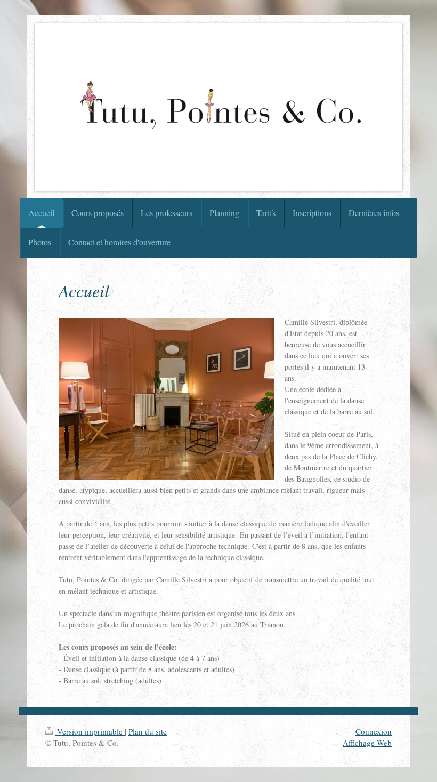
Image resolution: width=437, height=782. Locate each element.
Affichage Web (367, 742)
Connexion (373, 731)
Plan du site (147, 731)
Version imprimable (90, 731)
